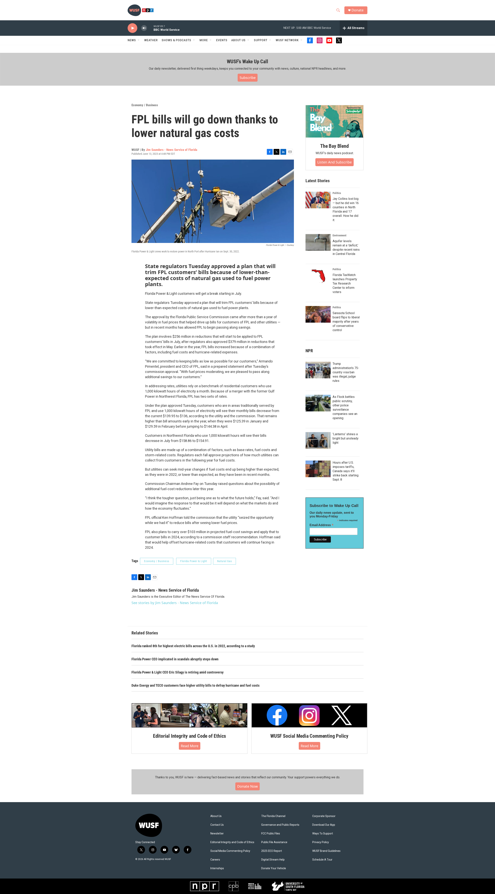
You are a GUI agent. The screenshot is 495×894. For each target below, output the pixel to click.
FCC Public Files (270, 833)
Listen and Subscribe (334, 162)
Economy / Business (144, 105)
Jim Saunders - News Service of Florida (171, 150)
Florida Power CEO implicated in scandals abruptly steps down (174, 659)
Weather (151, 40)
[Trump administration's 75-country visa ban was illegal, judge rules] (318, 370)
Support (260, 40)
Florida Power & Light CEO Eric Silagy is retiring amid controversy (177, 672)
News (132, 40)
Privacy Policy (320, 842)
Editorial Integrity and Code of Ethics (189, 736)
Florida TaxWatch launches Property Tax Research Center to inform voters (345, 283)
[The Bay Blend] (334, 121)
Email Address (322, 525)
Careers (215, 859)
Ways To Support (322, 833)
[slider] (150, 28)
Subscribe (248, 77)
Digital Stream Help (273, 859)
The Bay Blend (334, 146)
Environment (339, 235)
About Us (216, 816)
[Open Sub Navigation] (138, 40)
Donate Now (247, 786)
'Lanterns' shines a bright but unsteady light (345, 438)
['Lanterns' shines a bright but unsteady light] (318, 440)
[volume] (144, 28)
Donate (358, 10)
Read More (189, 746)
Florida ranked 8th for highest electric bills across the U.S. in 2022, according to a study (193, 646)
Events (221, 40)
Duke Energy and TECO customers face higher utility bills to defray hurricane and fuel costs (195, 685)
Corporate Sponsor (323, 816)
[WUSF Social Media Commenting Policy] (309, 715)
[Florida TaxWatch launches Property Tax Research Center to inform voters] (318, 276)
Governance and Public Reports (280, 824)
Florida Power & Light (193, 561)
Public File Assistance (274, 842)
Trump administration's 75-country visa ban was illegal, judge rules (346, 372)
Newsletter (217, 833)
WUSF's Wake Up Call (247, 61)
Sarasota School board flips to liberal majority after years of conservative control (346, 321)
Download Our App (323, 824)
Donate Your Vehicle (273, 868)
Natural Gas (224, 561)
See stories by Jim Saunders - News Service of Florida (174, 602)
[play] (132, 28)
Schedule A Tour (322, 859)
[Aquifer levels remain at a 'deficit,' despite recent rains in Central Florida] (318, 242)
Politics (337, 193)
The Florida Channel (273, 816)
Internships (217, 868)
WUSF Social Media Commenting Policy (309, 736)
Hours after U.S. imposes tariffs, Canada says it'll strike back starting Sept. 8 (345, 471)
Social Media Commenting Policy (230, 851)
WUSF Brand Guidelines (326, 851)
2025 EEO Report (271, 851)
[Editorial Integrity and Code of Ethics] (189, 715)
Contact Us (217, 824)
